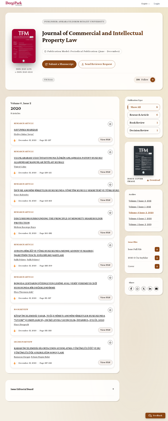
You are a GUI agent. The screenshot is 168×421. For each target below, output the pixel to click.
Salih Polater (20, 260)
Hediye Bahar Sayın (23, 134)
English (144, 4)
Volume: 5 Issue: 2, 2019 (140, 224)
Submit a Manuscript (61, 64)
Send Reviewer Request (98, 64)
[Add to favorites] (110, 124)
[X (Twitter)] (143, 288)
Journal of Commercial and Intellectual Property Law (92, 36)
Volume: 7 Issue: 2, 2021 (140, 201)
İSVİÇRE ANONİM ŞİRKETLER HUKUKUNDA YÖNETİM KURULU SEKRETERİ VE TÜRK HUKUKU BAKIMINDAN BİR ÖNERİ (83, 190)
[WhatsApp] (137, 288)
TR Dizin (48, 80)
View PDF (105, 140)
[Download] (157, 249)
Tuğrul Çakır (20, 167)
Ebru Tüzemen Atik (23, 292)
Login (157, 3)
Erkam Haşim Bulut (40, 357)
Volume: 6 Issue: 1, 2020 (140, 218)
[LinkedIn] (150, 288)
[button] (143, 107)
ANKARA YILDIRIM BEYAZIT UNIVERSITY (81, 22)
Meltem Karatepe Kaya (25, 227)
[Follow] (152, 79)
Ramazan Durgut (22, 357)
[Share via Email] (156, 288)
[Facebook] (131, 288)
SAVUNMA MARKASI (26, 129)
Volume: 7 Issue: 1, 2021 (140, 207)
